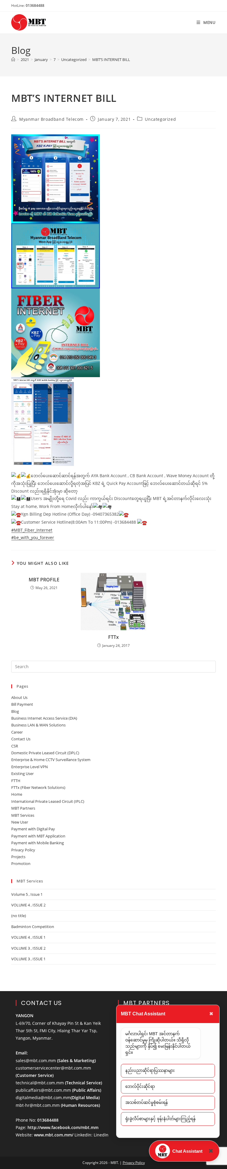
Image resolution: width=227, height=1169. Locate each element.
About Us (19, 697)
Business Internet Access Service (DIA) (44, 718)
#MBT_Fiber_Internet (31, 530)
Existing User (22, 773)
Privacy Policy (23, 850)
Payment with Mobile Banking (37, 842)
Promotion (20, 863)
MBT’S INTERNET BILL (111, 59)
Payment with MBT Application (38, 836)
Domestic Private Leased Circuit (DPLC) (45, 752)
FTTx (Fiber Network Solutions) (38, 787)
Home (16, 794)
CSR (14, 746)
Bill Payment (22, 704)
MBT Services (22, 815)
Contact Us (20, 739)
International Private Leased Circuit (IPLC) (47, 801)
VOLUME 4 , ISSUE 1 (28, 937)
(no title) (18, 915)
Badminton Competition (32, 926)
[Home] (13, 59)
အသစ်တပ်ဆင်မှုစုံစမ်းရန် (146, 1102)
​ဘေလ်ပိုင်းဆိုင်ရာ (140, 1086)
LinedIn (101, 1135)
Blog (15, 711)
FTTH (15, 780)
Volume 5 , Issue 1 (27, 894)
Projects (18, 856)
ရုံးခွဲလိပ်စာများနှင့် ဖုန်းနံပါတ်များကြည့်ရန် (160, 1119)
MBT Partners (23, 808)
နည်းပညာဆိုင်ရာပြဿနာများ (150, 1070)
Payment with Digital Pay (33, 829)
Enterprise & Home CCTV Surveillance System (50, 759)
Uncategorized (160, 119)
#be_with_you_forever (32, 537)
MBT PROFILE (44, 579)
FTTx (113, 637)
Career (17, 732)
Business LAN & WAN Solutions (38, 725)
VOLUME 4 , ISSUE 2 (28, 905)
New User (19, 822)
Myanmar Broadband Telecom (51, 119)
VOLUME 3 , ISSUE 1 (28, 958)
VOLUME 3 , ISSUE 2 (28, 948)
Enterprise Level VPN (29, 766)
